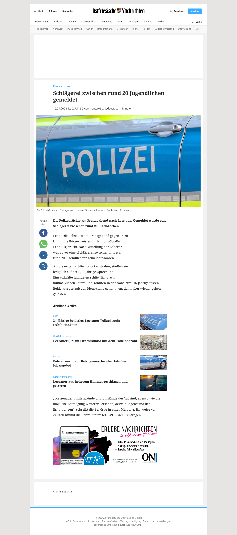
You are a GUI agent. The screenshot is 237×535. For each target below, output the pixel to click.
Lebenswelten (88, 21)
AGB (68, 521)
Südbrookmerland (164, 29)
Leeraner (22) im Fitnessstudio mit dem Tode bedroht (95, 341)
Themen (71, 21)
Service (148, 21)
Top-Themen (42, 29)
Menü (40, 11)
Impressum (94, 521)
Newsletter (67, 11)
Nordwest (58, 29)
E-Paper (53, 11)
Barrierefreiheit (110, 521)
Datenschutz (79, 521)
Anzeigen (134, 21)
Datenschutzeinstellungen (157, 521)
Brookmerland (105, 29)
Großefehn (122, 29)
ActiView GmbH (134, 525)
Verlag (161, 21)
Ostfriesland (184, 29)
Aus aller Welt (74, 29)
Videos (58, 21)
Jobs (120, 21)
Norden (146, 29)
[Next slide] (197, 29)
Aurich (89, 29)
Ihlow (135, 29)
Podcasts (107, 21)
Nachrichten (42, 21)
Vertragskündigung (130, 521)
